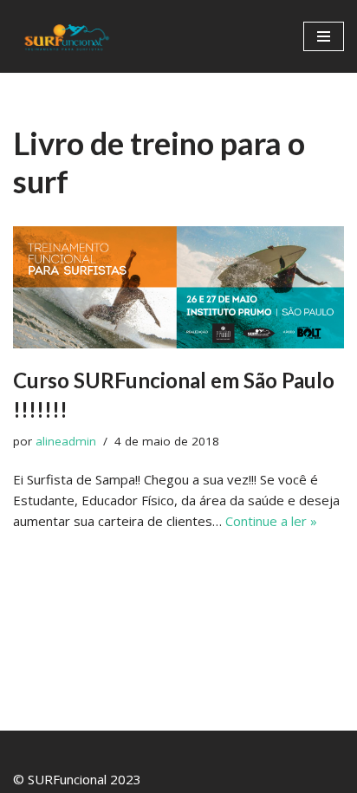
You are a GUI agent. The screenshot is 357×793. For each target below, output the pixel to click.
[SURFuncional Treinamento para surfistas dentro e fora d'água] (65, 36)
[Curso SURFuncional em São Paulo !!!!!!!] (178, 287)
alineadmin (66, 441)
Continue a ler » (271, 521)
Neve (108, 748)
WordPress (231, 748)
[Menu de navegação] (323, 36)
